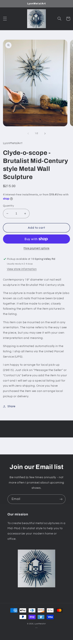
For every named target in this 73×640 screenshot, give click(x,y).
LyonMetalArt (40, 624)
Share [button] (11, 406)
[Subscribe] (61, 499)
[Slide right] (45, 133)
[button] (5, 18)
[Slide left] (28, 133)
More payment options (36, 248)
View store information (22, 269)
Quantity (8, 205)
